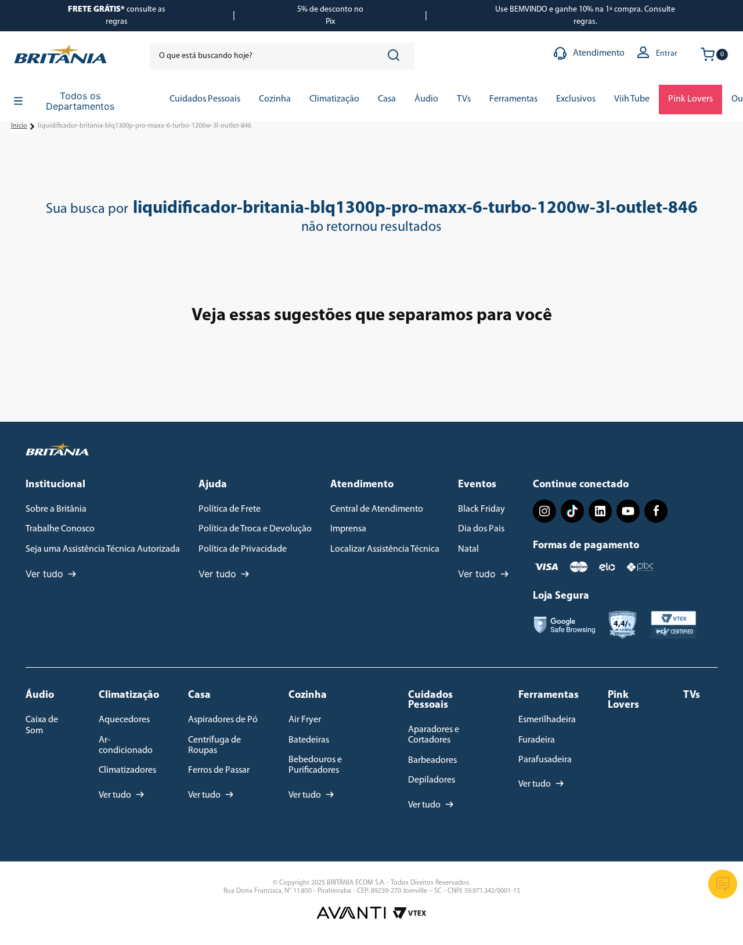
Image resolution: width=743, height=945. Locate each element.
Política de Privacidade (243, 549)
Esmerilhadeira (547, 720)
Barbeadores (432, 760)
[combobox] (282, 56)
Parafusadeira (545, 760)
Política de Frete (230, 509)
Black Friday (481, 509)
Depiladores (431, 780)
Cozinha (307, 695)
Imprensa (348, 529)
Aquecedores (124, 720)
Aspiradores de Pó (223, 720)
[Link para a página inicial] (19, 126)
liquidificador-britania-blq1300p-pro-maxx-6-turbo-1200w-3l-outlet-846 (144, 125)
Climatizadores (127, 770)
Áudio (40, 695)
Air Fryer (304, 720)
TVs (691, 695)
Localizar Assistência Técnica (384, 549)
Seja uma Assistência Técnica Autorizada (103, 549)
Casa (199, 695)
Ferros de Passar (219, 770)
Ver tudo (44, 574)
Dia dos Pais (481, 529)
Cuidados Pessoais (430, 700)
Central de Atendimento (376, 509)
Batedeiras (308, 740)
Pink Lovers (623, 700)
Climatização (129, 695)
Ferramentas (548, 695)
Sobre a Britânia (56, 509)
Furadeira (536, 740)
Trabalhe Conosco (60, 529)
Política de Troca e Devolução (255, 529)
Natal (468, 549)
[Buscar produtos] (396, 56)
